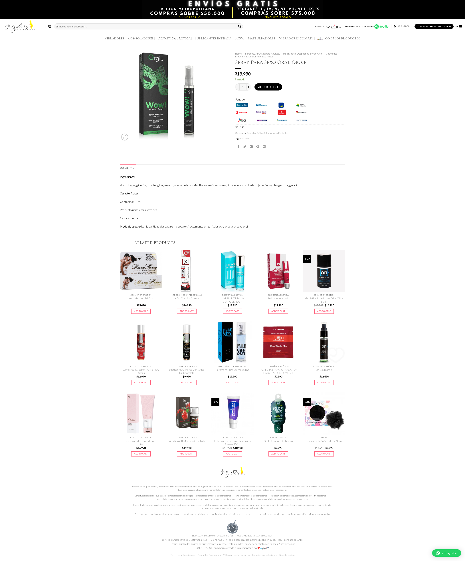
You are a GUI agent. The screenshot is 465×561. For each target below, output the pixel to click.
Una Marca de (320, 26)
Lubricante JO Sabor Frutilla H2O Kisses (141, 371)
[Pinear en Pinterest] (258, 146)
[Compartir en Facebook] (238, 146)
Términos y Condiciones (183, 555)
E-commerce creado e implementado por (234, 547)
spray (247, 138)
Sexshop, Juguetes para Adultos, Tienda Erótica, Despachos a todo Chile (283, 53)
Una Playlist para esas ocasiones (359, 26)
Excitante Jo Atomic (278, 298)
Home (238, 53)
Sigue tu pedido (286, 555)
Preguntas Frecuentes (209, 555)
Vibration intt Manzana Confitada (187, 441)
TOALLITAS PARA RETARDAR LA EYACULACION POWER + (278, 371)
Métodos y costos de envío (236, 555)
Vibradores (114, 38)
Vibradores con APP (296, 38)
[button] (446, 553)
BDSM (239, 38)
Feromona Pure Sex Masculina (232, 369)
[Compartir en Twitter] (245, 146)
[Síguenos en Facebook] (45, 26)
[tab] (128, 168)
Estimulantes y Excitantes (259, 56)
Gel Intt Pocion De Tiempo (278, 441)
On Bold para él (324, 369)
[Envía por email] (251, 146)
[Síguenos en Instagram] (49, 26)
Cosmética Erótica (174, 38)
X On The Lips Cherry (187, 298)
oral (242, 138)
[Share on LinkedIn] (264, 146)
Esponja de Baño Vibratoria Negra (324, 441)
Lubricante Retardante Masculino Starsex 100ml (232, 442)
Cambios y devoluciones (264, 555)
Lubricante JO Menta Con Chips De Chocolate (186, 371)
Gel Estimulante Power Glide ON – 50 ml (324, 300)
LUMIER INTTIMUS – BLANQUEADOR (232, 300)
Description (128, 168)
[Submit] (240, 26)
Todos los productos (342, 38)
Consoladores (140, 38)
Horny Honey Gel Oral (141, 298)
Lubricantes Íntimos (213, 38)
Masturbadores (261, 38)
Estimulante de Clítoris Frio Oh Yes (141, 442)
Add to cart (268, 87)
